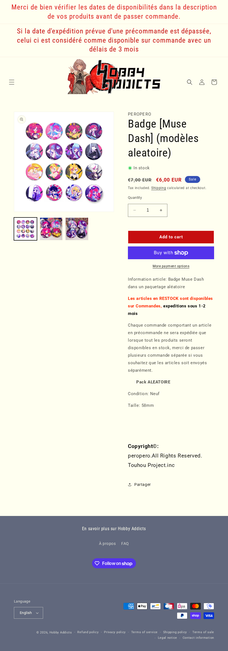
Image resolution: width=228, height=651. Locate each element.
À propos (107, 543)
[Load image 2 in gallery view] (51, 229)
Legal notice (167, 638)
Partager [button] (142, 484)
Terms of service (144, 632)
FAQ (125, 543)
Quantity (135, 197)
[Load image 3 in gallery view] (76, 229)
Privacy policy (115, 632)
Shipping (158, 188)
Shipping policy (175, 632)
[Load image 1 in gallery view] (25, 229)
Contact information (198, 638)
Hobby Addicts (60, 632)
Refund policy (87, 632)
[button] (12, 82)
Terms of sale (203, 632)
